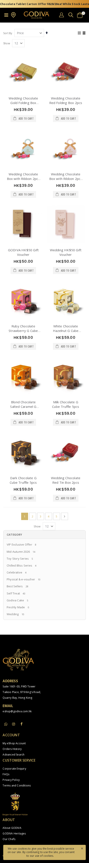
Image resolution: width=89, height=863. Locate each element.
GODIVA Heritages (14, 833)
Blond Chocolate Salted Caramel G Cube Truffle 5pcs (23, 406)
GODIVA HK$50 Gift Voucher (23, 252)
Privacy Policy (11, 780)
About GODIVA (12, 828)
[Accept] (82, 848)
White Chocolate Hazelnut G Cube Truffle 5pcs (66, 330)
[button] (13, 17)
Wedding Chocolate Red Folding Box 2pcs (65, 100)
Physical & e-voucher (21, 579)
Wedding (13, 614)
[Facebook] (21, 724)
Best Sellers (15, 586)
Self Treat (13, 593)
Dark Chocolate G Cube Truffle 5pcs (23, 480)
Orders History (12, 749)
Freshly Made (16, 607)
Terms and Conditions (17, 785)
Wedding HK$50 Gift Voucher (66, 252)
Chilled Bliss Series (19, 565)
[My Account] (61, 15)
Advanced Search (13, 754)
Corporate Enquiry (14, 768)
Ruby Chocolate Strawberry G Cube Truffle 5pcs (23, 330)
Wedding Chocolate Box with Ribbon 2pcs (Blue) (23, 178)
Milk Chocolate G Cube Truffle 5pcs (65, 404)
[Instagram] (14, 724)
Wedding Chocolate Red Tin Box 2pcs (65, 480)
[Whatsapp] (6, 724)
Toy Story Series (18, 558)
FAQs (6, 774)
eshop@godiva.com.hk (17, 711)
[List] (84, 33)
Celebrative (14, 572)
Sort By (7, 33)
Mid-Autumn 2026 (18, 552)
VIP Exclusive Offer (19, 544)
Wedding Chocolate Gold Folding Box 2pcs (23, 102)
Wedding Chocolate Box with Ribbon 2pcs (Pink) (65, 178)
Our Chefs (9, 839)
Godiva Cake (15, 600)
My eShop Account (14, 743)
